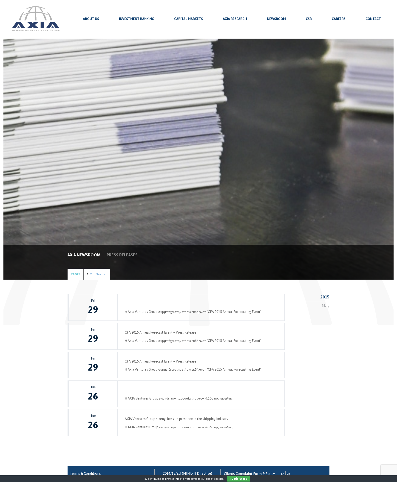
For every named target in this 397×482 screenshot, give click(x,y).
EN (282, 473)
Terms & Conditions (85, 473)
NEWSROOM (276, 19)
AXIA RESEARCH (235, 19)
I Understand (238, 478)
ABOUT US (91, 19)
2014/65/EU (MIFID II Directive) (187, 473)
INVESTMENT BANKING (136, 19)
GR (288, 473)
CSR (309, 19)
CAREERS (339, 19)
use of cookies (214, 478)
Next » (100, 274)
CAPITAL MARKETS (188, 19)
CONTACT (373, 19)
